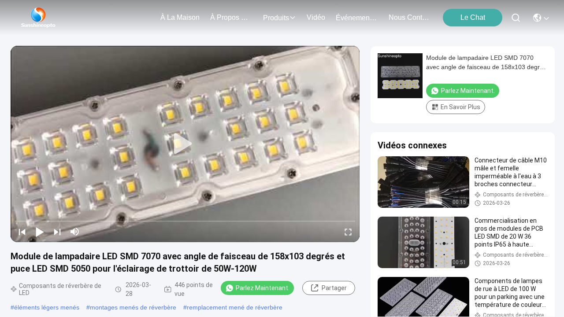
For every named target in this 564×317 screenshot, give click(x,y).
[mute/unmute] (75, 231)
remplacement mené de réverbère (234, 307)
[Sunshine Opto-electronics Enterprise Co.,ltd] (38, 18)
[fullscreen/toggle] (348, 231)
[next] (57, 231)
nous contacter (410, 17)
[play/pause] (39, 231)
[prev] (22, 231)
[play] (185, 144)
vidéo (316, 17)
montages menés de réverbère (133, 307)
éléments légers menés (46, 307)
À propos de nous (231, 17)
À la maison (180, 17)
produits (276, 18)
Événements (355, 18)
